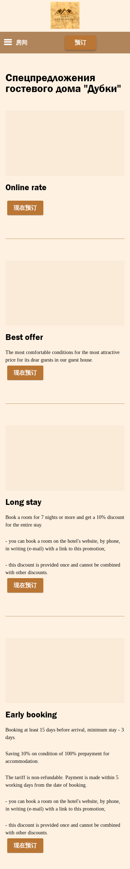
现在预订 (25, 208)
